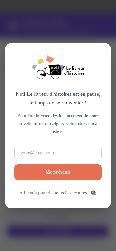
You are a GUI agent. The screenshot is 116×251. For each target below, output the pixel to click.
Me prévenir (58, 171)
